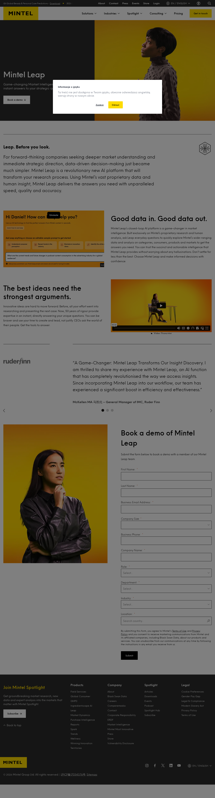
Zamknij (99, 105)
